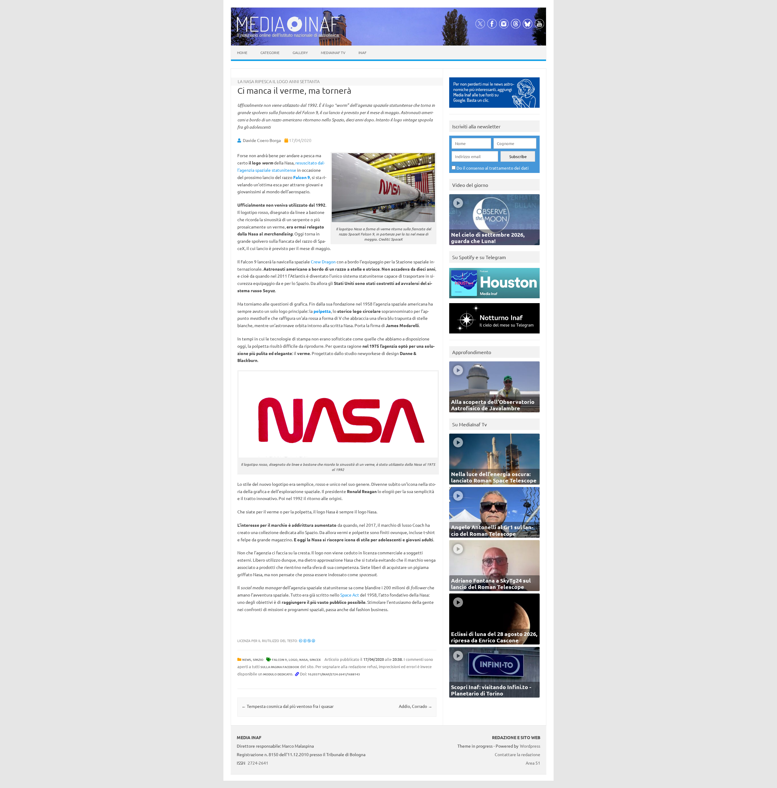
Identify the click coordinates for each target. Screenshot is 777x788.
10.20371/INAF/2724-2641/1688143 (334, 674)
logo (293, 659)
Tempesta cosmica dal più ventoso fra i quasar (288, 706)
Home (242, 52)
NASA (303, 659)
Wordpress (530, 746)
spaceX (315, 659)
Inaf (362, 52)
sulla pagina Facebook (279, 667)
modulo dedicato (277, 674)
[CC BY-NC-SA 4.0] (307, 640)
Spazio (258, 659)
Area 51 (533, 763)
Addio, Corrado (415, 706)
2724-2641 (258, 763)
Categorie (270, 52)
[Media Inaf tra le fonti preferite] (494, 109)
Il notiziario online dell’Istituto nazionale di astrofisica (288, 35)
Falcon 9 (279, 659)
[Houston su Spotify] (494, 299)
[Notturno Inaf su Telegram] (494, 334)
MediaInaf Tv (333, 52)
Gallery (300, 52)
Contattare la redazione (517, 754)
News (246, 659)
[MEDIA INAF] (288, 30)
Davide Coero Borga (262, 140)
